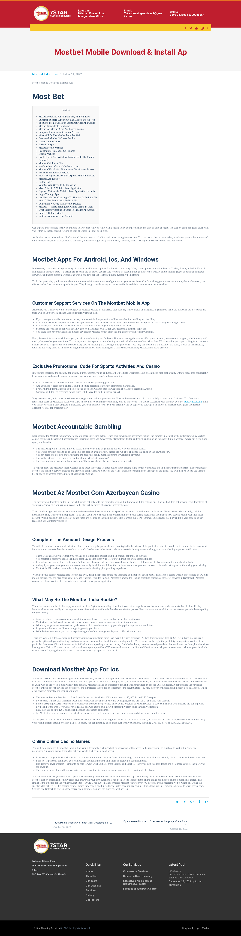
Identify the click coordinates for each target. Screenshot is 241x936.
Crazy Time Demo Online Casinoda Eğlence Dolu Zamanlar (187, 876)
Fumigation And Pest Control (140, 888)
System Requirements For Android (56, 216)
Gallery (90, 895)
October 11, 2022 (71, 74)
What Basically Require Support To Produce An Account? (67, 210)
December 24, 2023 (180, 881)
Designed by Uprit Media (195, 928)
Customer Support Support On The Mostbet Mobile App (67, 120)
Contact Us (92, 899)
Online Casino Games (49, 141)
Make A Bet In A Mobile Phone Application (60, 188)
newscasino (175, 871)
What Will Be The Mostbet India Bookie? (59, 135)
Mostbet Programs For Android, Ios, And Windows (64, 116)
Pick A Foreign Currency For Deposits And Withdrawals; (67, 175)
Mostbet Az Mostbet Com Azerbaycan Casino (61, 129)
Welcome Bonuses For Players (54, 172)
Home (89, 871)
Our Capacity (93, 885)
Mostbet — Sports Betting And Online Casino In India (66, 206)
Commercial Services (135, 871)
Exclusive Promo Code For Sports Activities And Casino (67, 123)
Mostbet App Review (49, 178)
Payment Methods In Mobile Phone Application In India (67, 191)
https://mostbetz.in (193, 401)
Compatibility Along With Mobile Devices (60, 203)
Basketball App (46, 144)
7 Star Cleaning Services (46, 928)
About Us (91, 876)
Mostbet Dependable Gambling (54, 126)
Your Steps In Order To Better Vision (57, 185)
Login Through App (49, 194)
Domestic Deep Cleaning (137, 876)
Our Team (91, 880)
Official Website (47, 154)
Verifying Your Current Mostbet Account (59, 166)
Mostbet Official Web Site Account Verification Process (66, 169)
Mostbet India (41, 74)
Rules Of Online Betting (51, 213)
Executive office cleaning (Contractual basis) (137, 882)
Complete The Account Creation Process (59, 132)
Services (91, 890)
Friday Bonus (45, 182)
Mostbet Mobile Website (51, 147)
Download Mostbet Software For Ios (57, 138)
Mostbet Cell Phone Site (51, 163)
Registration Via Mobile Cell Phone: (57, 151)
